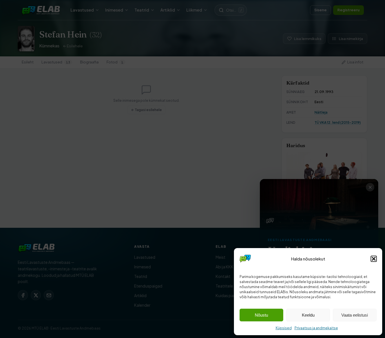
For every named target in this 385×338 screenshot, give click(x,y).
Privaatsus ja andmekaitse (316, 328)
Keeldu (308, 315)
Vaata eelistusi (354, 315)
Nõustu (261, 315)
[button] (374, 259)
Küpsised (284, 328)
